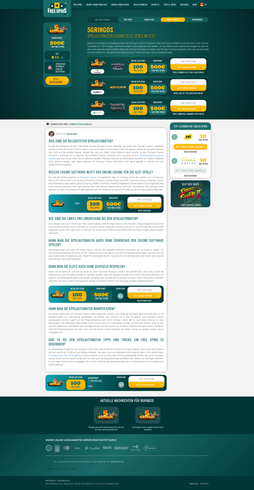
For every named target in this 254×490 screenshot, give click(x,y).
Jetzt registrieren (55, 80)
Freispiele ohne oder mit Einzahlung (65, 355)
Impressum (50, 481)
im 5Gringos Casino (86, 177)
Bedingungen (93, 378)
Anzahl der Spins (138, 61)
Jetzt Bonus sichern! (187, 67)
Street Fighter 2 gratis (190, 205)
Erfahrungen (197, 19)
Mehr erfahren (144, 211)
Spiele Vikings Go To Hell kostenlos (188, 72)
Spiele (77, 203)
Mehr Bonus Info (144, 301)
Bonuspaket (158, 61)
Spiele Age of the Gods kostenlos (188, 93)
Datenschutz (63, 481)
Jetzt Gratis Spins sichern (189, 147)
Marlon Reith (72, 134)
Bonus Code (149, 19)
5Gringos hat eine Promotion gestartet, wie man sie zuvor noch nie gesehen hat (106, 428)
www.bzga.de (116, 462)
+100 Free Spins (158, 70)
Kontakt (204, 484)
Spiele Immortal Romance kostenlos (188, 114)
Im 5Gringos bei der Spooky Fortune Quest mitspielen (147, 428)
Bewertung (120, 288)
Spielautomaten (172, 19)
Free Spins (128, 19)
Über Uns (193, 484)
